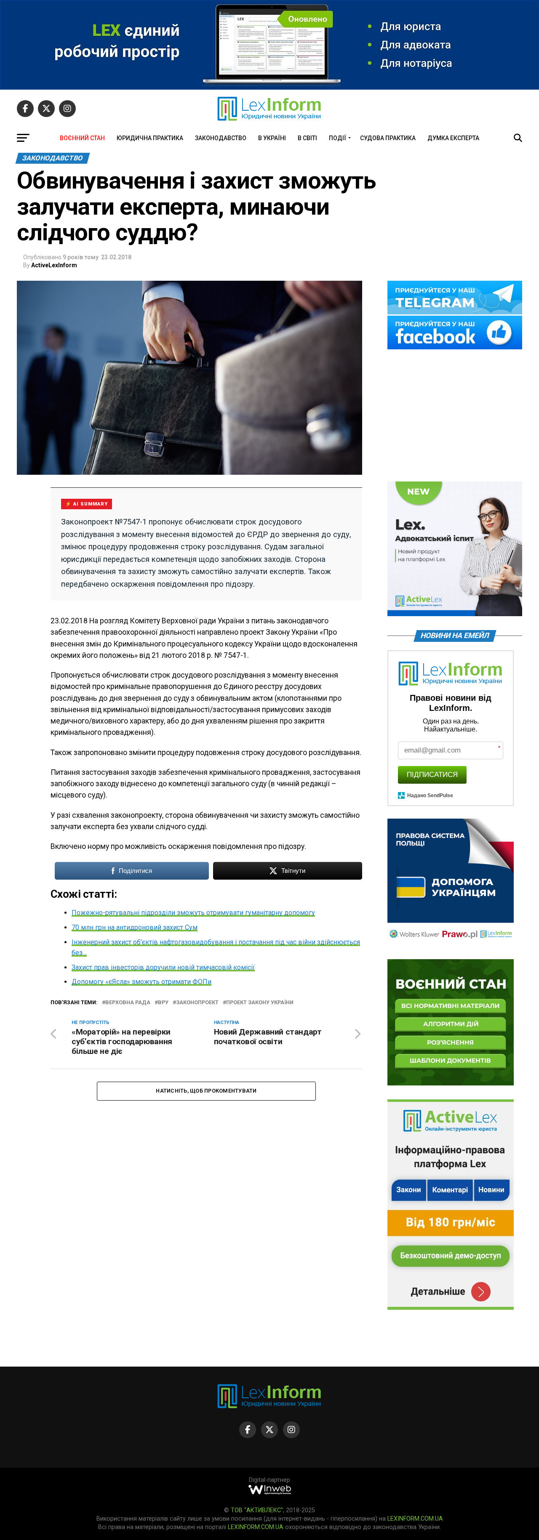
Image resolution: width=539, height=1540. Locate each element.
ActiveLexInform (54, 265)
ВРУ (163, 1002)
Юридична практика (150, 138)
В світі (307, 138)
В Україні (272, 138)
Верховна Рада (127, 1002)
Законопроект (197, 1002)
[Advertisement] (454, 416)
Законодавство (220, 138)
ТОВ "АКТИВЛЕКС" (257, 1510)
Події (337, 138)
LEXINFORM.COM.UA (415, 1518)
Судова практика (388, 138)
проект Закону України (260, 1002)
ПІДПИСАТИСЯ (432, 775)
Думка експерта (453, 138)
